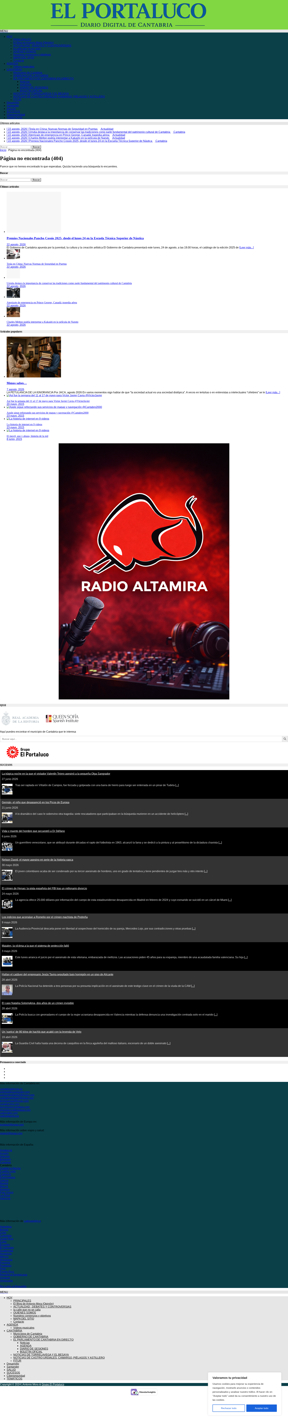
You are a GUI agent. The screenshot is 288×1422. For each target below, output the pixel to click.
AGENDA (12, 63)
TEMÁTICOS (14, 117)
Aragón (4, 1151)
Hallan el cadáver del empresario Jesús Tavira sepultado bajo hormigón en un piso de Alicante (57, 973)
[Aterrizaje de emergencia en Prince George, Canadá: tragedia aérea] (13, 295)
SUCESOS (13, 111)
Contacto (18, 60)
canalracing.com (10, 1102)
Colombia (6, 1234)
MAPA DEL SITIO (23, 57)
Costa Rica (6, 1237)
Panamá (5, 1261)
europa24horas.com (12, 1123)
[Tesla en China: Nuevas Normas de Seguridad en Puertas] (13, 256)
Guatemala (6, 1249)
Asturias (5, 1154)
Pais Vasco (6, 1190)
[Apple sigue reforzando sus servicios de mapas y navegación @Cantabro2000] (54, 405)
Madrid (4, 1181)
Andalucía (6, 1148)
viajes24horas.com (11, 1131)
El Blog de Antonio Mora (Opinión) (33, 42)
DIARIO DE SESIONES (34, 87)
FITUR (17, 99)
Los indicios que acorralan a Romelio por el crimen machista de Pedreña (45, 915)
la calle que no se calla (26, 48)
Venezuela (6, 1279)
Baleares (5, 1157)
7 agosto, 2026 (15, 387)
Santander (13, 105)
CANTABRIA (14, 69)
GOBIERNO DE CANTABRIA (30, 75)
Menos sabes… (17, 381)
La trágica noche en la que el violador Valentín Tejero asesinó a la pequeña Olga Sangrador (56, 772)
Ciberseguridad (16, 114)
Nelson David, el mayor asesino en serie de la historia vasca (37, 858)
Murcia (4, 1184)
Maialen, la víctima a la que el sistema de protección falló (35, 944)
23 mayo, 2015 (15, 414)
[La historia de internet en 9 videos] (28, 417)
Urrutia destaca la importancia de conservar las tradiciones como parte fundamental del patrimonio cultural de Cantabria (69, 281)
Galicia (4, 1178)
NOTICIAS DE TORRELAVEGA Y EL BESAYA (41, 93)
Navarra (5, 1187)
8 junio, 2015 (14, 437)
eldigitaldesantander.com (15, 1090)
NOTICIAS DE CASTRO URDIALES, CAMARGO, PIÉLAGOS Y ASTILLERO (59, 96)
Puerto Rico (7, 1270)
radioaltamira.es (9, 1114)
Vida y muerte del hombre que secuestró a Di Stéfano (33, 829)
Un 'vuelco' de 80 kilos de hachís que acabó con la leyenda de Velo (41, 1030)
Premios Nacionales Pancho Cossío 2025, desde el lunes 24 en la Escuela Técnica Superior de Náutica (75, 236)
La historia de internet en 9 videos (24, 422)
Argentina (6, 1225)
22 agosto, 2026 (16, 243)
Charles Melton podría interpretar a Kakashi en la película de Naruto (42, 320)
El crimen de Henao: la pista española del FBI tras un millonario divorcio (44, 886)
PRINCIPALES (22, 39)
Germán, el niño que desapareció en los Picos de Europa (35, 800)
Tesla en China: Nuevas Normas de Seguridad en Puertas (37, 262)
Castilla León (8, 1169)
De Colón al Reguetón (13, 1284)
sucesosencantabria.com (15, 1105)
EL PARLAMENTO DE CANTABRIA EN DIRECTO (43, 78)
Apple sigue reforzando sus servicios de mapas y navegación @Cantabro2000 (47, 411)
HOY (9, 36)
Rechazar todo (228, 1408)
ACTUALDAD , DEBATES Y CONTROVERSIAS (42, 45)
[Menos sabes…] (34, 375)
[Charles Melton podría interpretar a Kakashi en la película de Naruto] (13, 314)
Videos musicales (23, 66)
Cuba (3, 1240)
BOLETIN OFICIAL (31, 90)
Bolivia (4, 1228)
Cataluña (5, 1172)
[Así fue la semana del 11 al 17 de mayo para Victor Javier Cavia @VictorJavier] (54, 393)
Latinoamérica (32, 1219)
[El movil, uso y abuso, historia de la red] (28, 428)
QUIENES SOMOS (24, 51)
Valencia (5, 1196)
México (4, 1255)
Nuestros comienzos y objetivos (32, 54)
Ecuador (5, 1243)
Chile (3, 1231)
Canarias (5, 1160)
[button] (4, 31)
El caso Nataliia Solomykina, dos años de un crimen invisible (38, 1001)
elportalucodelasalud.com (15, 1108)
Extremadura (7, 1175)
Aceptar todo (261, 1408)
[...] (177, 783)
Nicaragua (6, 1258)
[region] (244, 1393)
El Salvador (7, 1246)
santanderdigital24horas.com (17, 1093)
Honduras (6, 1252)
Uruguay (5, 1276)
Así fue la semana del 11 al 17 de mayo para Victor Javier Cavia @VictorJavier (48, 399)
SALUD (11, 108)
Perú (3, 1267)
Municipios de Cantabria (27, 72)
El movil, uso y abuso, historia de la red (27, 434)
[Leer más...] (246, 246)
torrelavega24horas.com (14, 1099)
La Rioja (5, 1193)
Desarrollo (13, 102)
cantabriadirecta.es (11, 1087)
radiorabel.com (9, 1111)
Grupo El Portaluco (53, 1382)
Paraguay (6, 1264)
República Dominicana (13, 1273)
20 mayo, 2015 (15, 402)
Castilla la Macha (10, 1166)
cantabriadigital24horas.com (17, 1096)
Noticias (25, 81)
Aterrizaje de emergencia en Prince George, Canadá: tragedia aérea (42, 301)
